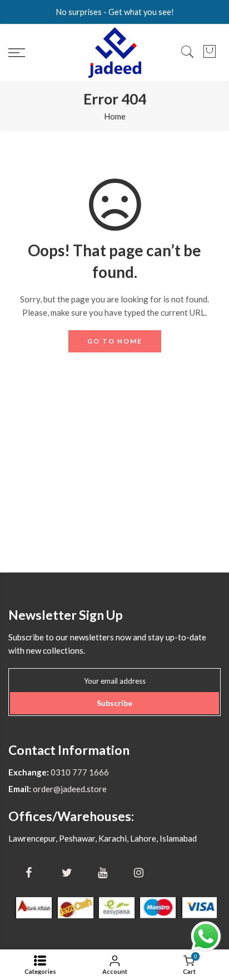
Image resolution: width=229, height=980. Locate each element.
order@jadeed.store (69, 789)
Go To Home (114, 341)
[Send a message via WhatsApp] (205, 936)
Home (115, 116)
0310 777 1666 (79, 772)
